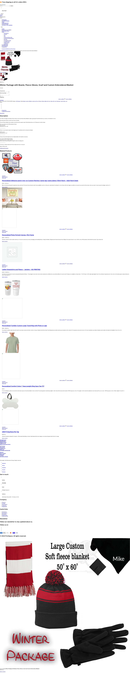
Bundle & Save (4, 515)
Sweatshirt (6, 43)
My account (2, 447)
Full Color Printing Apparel (9, 38)
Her (4, 35)
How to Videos (3, 453)
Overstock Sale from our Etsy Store (8, 48)
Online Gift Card (5, 516)
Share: (1, 102)
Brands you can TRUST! (6, 29)
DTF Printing (2, 446)
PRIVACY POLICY (3, 442)
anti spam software (4, 456)
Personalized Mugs (7, 40)
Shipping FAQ (4, 506)
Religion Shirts (6, 42)
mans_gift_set (53, 101)
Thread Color (2, 90)
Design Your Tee (5, 23)
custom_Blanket (29, 101)
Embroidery (4, 19)
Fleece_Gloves (41, 101)
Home (3, 28)
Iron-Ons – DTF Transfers (7, 25)
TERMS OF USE (3, 443)
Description (2, 113)
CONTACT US (2, 448)
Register (1, 452)
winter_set (65, 101)
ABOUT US (2, 449)
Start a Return (4, 504)
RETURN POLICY (3, 440)
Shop (3, 32)
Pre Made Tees (7, 41)
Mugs (3, 21)
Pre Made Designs (5, 20)
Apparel (5, 34)
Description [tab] (4, 110)
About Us (4, 502)
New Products (4, 512)
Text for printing (3, 93)
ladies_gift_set (47, 101)
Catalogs (2, 455)
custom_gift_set (35, 101)
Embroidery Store (5, 31)
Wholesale (2, 454)
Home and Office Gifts (8, 37)
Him (4, 36)
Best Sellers (4, 513)
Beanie (24, 101)
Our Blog (3, 503)
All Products (6, 33)
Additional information (4, 148)
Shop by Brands (5, 24)
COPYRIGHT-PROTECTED (5, 450)
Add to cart (2, 97)
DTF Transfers (5, 45)
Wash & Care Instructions (5, 444)
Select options (2, 671)
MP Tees (5, 39)
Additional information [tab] (6, 111)
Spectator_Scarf (59, 101)
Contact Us (4, 47)
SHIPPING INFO (3, 441)
